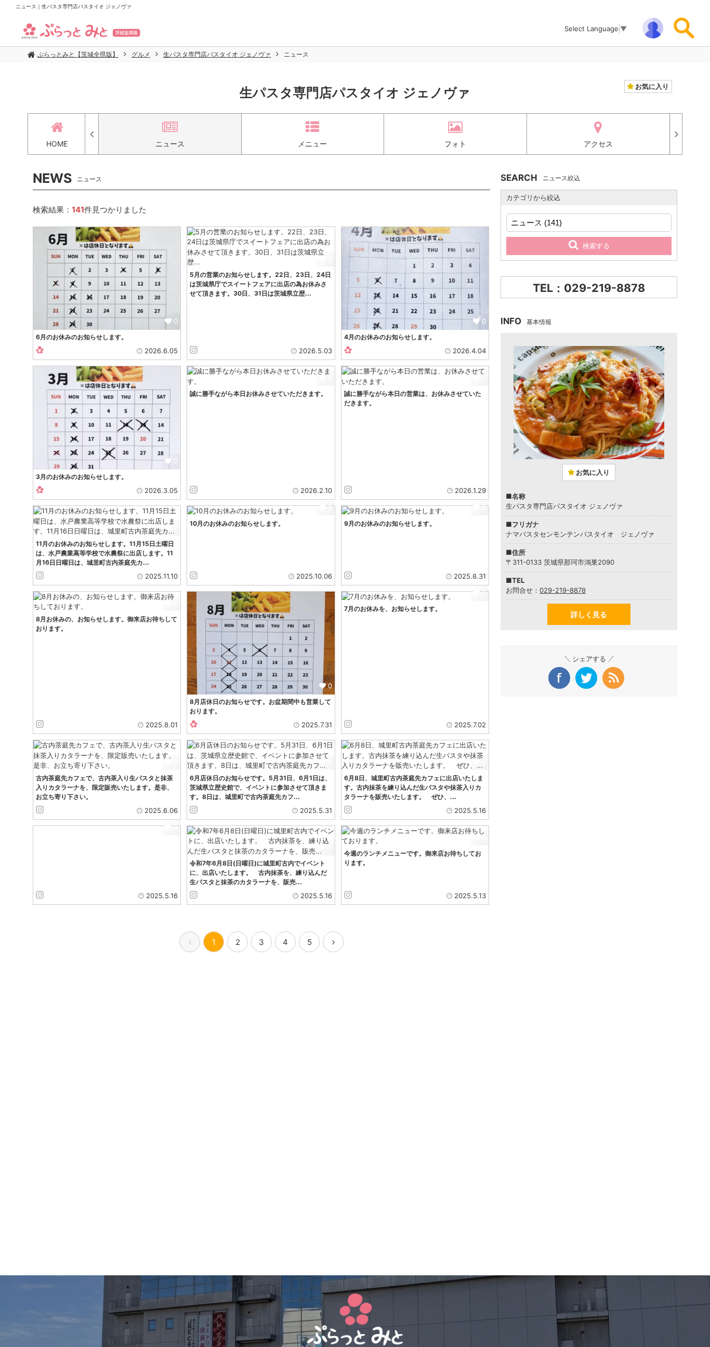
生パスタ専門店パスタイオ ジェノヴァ (217, 54)
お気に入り (651, 86)
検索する (596, 246)
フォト (455, 143)
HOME (57, 143)
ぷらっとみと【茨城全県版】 (78, 54)
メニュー (312, 143)
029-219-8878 (563, 590)
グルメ (141, 54)
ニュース (296, 54)
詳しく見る (589, 614)
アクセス (598, 143)
